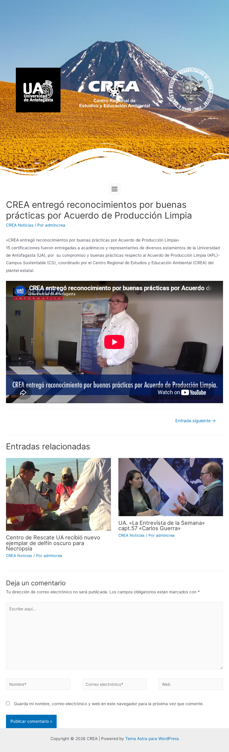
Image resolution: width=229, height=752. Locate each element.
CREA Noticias (19, 225)
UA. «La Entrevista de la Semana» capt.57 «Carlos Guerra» (161, 525)
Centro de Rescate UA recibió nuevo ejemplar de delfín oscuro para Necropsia (53, 542)
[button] (114, 189)
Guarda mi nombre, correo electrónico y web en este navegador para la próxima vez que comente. (109, 703)
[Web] (191, 685)
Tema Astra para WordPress (152, 738)
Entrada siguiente (195, 420)
